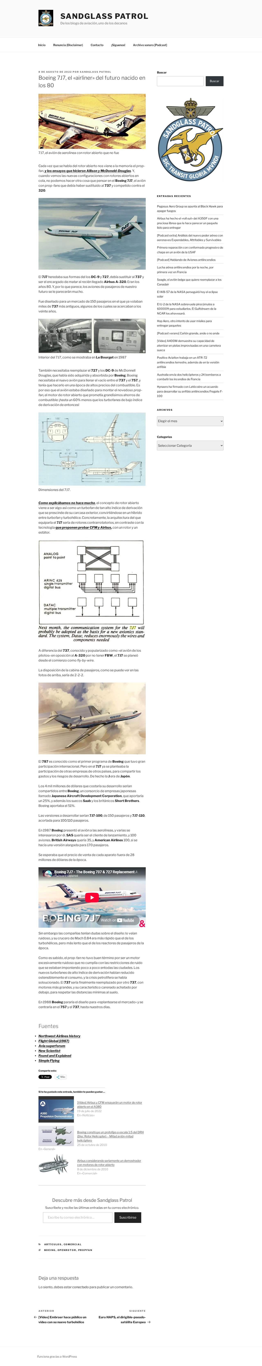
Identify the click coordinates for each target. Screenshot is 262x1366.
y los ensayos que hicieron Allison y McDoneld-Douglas (88, 171)
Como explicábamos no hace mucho (66, 503)
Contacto (97, 45)
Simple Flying (49, 1061)
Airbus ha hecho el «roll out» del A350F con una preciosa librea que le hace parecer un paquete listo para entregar (187, 223)
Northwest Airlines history (59, 1036)
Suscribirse (127, 1217)
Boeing (50, 1250)
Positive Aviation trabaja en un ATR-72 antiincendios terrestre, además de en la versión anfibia (188, 362)
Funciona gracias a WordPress (57, 1356)
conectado (80, 1287)
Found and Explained (54, 1056)
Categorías (164, 437)
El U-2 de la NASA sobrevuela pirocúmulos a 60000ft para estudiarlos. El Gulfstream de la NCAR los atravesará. (186, 308)
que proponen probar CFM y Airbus (83, 527)
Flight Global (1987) (53, 1041)
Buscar (162, 72)
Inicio (41, 45)
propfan (85, 1250)
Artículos (53, 1244)
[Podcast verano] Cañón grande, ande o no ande (188, 333)
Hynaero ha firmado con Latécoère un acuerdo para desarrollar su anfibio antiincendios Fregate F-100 (190, 391)
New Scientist (49, 1051)
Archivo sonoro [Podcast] (150, 45)
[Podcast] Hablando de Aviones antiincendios (186, 259)
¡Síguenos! (118, 45)
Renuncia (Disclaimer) (68, 45)
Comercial (73, 1244)
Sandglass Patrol (104, 16)
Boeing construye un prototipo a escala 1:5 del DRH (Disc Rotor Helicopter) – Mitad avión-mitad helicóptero (110, 1136)
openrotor (67, 1250)
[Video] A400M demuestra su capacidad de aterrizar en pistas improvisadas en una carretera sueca (189, 345)
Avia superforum (51, 1046)
